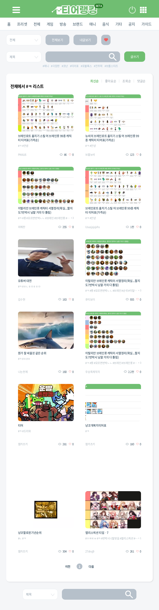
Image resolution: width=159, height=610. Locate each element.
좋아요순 (110, 81)
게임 (50, 24)
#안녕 (25, 146)
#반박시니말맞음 (110, 538)
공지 (131, 24)
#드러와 (26, 431)
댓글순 (141, 81)
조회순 (126, 81)
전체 (37, 24)
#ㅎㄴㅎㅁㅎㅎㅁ (31, 286)
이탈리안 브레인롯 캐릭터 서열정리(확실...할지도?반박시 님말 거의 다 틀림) (45, 210)
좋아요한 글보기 (106, 40)
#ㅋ (20, 146)
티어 (20, 425)
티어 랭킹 (74, 9)
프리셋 (22, 24)
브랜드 (78, 24)
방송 (63, 24)
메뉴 (143, 10)
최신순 (94, 81)
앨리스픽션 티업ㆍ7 (96, 532)
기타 (118, 24)
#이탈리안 (133, 290)
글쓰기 (134, 56)
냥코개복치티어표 (95, 425)
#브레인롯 (59, 218)
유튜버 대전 (25, 281)
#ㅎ (28, 359)
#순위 (69, 218)
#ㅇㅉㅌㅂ (90, 538)
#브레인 (49, 218)
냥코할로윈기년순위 (30, 532)
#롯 (24, 218)
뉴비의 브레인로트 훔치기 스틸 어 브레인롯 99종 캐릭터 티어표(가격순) (112, 138)
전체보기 (57, 40)
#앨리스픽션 (126, 538)
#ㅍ (24, 359)
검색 (113, 56)
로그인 (132, 10)
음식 (105, 24)
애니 (92, 24)
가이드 (146, 24)
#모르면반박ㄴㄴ (35, 218)
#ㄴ (20, 538)
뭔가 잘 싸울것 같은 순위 (32, 353)
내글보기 (85, 40)
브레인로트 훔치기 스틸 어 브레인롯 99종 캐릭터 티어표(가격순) (45, 138)
